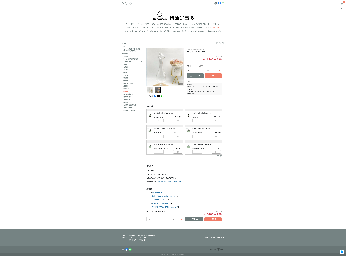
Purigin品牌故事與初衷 (159, 192)
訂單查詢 (132, 237)
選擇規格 (189, 66)
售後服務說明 (142, 240)
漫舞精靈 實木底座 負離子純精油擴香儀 (168, 181)
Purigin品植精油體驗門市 (160, 200)
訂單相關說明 (132, 240)
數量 (188, 70)
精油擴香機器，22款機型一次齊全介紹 (164, 196)
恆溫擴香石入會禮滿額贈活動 (161, 203)
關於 (124, 235)
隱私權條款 (152, 235)
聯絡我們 (124, 237)
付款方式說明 (142, 235)
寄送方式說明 (142, 237)
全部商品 (132, 235)
